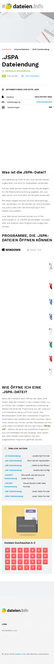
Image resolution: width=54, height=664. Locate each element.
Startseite (6, 49)
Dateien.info (20, 654)
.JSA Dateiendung (13, 460)
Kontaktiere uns (9, 630)
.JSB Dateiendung (13, 465)
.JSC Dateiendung (13, 470)
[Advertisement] (27, 140)
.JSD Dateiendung (13, 491)
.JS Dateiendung (12, 456)
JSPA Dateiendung (40, 49)
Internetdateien (21, 49)
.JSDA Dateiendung (13, 496)
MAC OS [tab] (35, 250)
